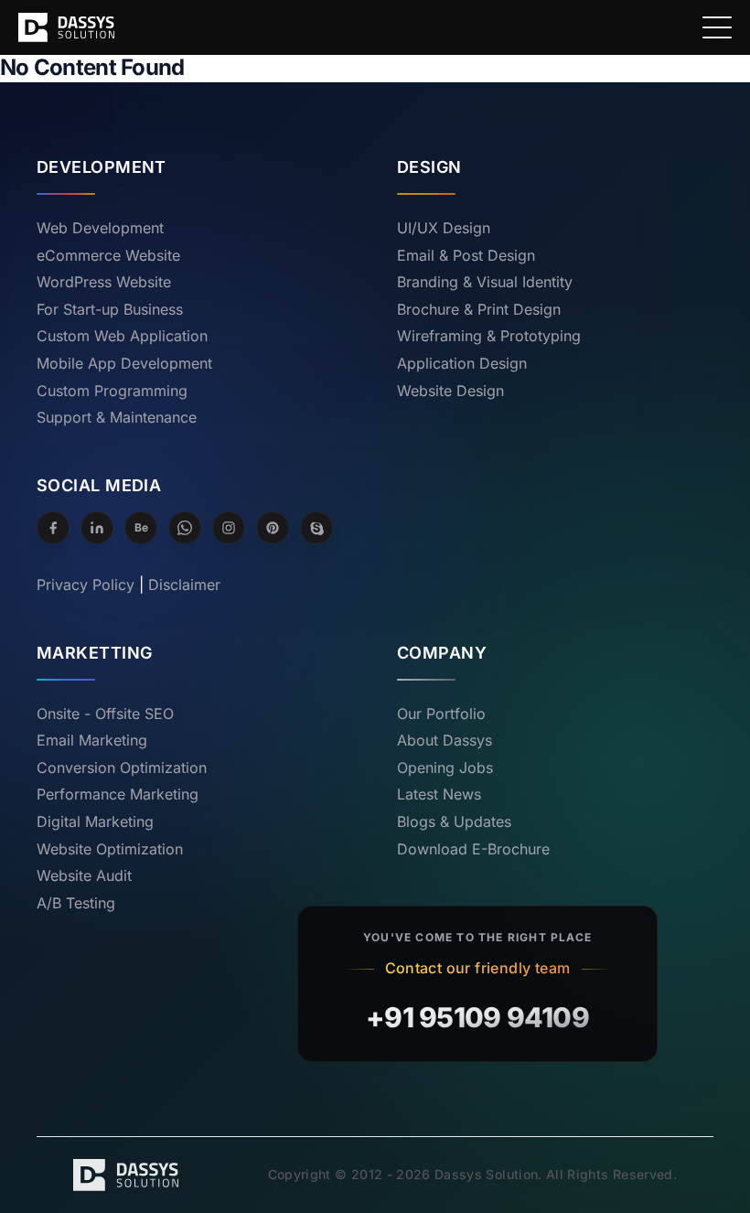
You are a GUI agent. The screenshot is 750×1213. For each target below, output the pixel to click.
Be (141, 527)
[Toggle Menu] (717, 27)
